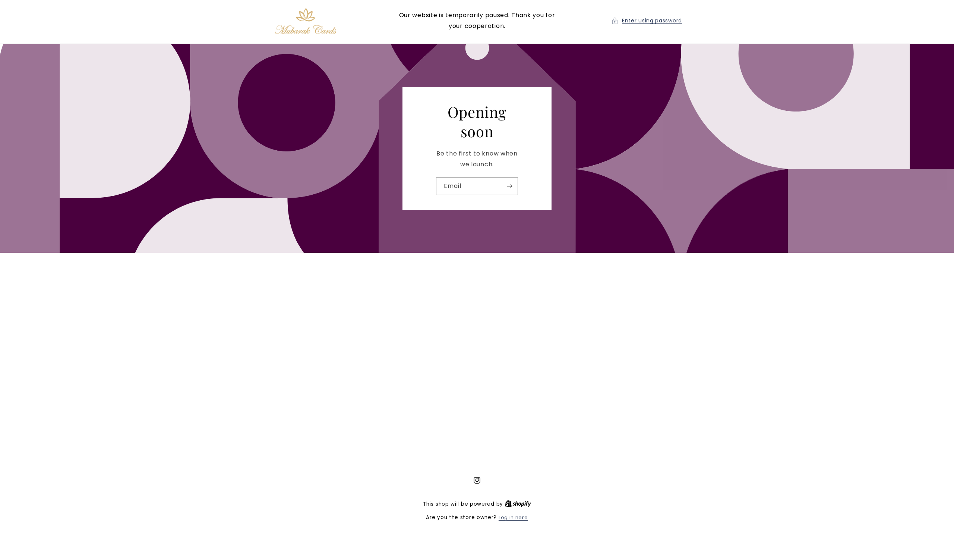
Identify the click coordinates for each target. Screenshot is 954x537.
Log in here (513, 517)
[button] (647, 20)
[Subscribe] (509, 186)
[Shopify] (518, 504)
